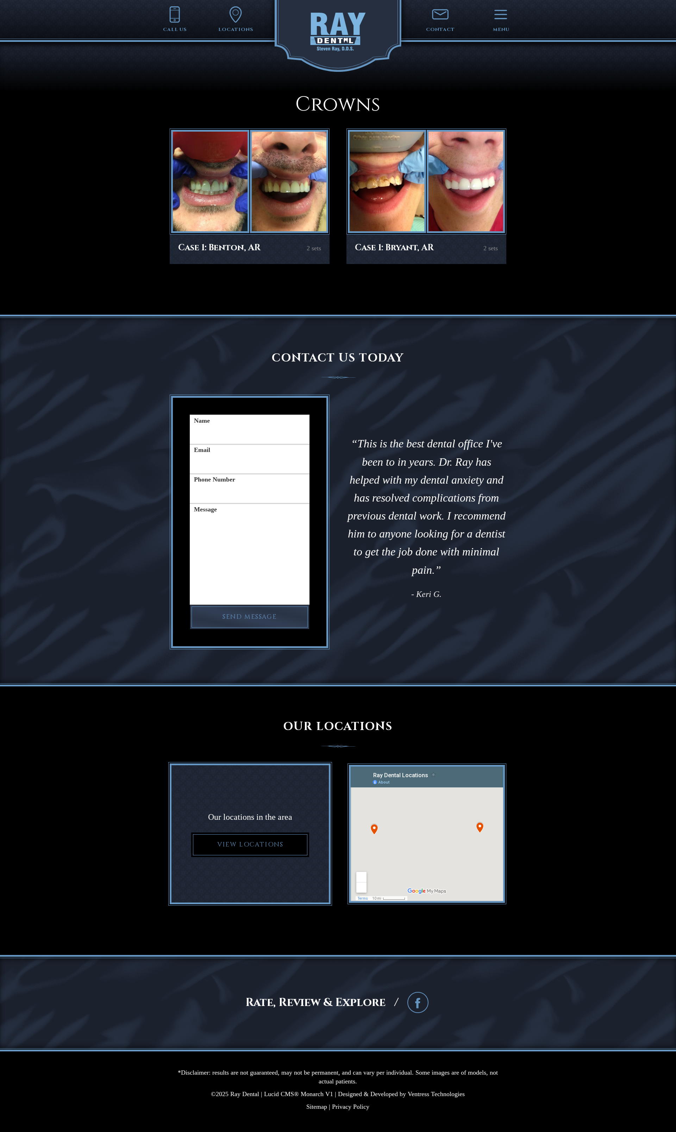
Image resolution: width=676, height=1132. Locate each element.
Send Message (250, 617)
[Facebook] (417, 1003)
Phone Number (214, 479)
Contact (440, 29)
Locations (236, 29)
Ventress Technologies (436, 1094)
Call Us (175, 29)
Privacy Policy (350, 1106)
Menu (501, 29)
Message (205, 509)
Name (202, 420)
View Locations (250, 845)
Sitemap (316, 1106)
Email (202, 449)
